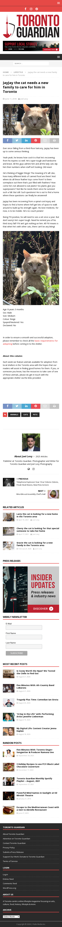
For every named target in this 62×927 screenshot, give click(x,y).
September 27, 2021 (26, 784)
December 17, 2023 (26, 770)
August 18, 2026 (24, 734)
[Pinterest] (36, 9)
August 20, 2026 (24, 703)
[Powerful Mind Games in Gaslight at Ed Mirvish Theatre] (8, 796)
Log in (5, 874)
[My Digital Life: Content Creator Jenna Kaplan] (8, 731)
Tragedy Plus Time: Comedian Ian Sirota (37, 699)
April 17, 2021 (24, 534)
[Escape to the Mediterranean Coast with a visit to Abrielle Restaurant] (8, 810)
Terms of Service (10, 861)
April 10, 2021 (24, 520)
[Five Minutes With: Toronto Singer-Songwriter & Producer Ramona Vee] (8, 752)
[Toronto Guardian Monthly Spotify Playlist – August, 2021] (8, 781)
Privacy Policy (9, 847)
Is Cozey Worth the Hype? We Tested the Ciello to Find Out (36, 672)
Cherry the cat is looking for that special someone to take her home (38, 529)
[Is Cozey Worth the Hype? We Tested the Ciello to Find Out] (8, 674)
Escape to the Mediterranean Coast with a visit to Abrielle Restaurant (38, 808)
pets (35, 414)
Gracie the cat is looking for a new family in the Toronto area (35, 544)
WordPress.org (9, 888)
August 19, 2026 (24, 720)
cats (25, 414)
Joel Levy (24, 99)
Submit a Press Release (13, 852)
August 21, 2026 (24, 677)
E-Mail (9, 624)
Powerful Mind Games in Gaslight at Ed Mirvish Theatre (37, 794)
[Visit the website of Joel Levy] (29, 469)
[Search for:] (31, 63)
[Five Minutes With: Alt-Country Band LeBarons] (8, 688)
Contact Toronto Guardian (14, 843)
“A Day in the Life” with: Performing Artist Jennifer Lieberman (35, 715)
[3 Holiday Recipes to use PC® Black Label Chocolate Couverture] (8, 767)
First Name (11, 633)
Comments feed (10, 883)
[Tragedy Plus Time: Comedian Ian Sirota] (8, 702)
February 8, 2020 (25, 549)
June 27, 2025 (24, 813)
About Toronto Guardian (13, 834)
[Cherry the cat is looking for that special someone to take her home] (8, 531)
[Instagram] (31, 9)
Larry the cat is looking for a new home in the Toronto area (37, 515)
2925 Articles (42, 456)
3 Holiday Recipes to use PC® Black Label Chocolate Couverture (38, 765)
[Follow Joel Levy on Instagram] (32, 469)
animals (14, 414)
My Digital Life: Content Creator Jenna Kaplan (36, 729)
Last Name (11, 643)
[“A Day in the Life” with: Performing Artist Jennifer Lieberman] (8, 717)
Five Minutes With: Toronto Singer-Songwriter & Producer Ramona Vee (35, 751)
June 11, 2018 (10, 99)
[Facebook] (25, 9)
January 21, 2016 (25, 799)
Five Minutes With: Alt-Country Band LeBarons (35, 686)
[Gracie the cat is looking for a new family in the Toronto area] (8, 546)
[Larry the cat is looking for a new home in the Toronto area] (8, 517)
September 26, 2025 (26, 755)
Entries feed (8, 879)
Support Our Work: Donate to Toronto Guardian (23, 856)
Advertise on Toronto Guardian (16, 838)
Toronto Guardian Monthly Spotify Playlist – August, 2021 (34, 779)
